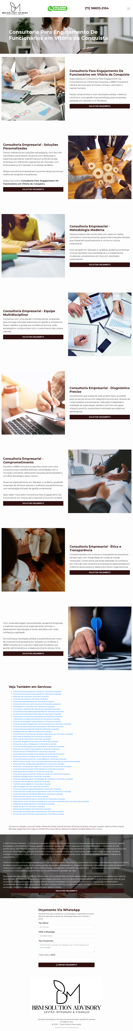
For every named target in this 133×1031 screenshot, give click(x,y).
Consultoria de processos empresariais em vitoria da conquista (38, 769)
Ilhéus (114, 826)
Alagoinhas (21, 829)
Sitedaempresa (72, 1027)
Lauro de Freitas (34, 826)
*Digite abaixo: (46, 955)
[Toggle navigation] (128, 9)
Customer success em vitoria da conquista (30, 699)
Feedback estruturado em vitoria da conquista (32, 732)
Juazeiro (100, 826)
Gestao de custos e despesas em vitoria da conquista (34, 744)
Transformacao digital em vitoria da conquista (32, 784)
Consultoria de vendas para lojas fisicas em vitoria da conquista (38, 764)
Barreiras (12, 829)
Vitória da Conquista (79, 826)
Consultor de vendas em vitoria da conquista (31, 781)
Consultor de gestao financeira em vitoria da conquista (35, 742)
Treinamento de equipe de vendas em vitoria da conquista (37, 692)
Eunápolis (73, 829)
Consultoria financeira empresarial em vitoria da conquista (37, 694)
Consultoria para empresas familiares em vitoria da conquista (38, 794)
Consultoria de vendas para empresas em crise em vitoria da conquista (42, 791)
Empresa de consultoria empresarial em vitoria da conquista (38, 717)
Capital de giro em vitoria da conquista (29, 806)
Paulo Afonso (55, 829)
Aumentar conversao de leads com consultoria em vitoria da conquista (42, 766)
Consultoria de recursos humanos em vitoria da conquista (37, 704)
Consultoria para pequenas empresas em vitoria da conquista (38, 727)
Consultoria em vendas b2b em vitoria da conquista (34, 752)
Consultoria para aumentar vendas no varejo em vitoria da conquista (41, 774)
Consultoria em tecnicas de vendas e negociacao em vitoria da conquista (43, 734)
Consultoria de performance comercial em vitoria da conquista (39, 799)
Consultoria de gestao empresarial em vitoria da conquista (37, 722)
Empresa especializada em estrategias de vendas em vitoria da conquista (43, 779)
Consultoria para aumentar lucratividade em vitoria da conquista (39, 759)
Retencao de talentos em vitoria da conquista (32, 739)
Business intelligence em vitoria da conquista (31, 776)
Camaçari (92, 826)
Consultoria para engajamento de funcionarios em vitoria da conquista (42, 724)
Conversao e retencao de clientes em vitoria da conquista (36, 709)
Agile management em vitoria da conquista (31, 786)
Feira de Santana (64, 826)
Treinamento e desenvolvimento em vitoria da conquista (36, 719)
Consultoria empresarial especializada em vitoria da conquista (38, 712)
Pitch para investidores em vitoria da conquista (32, 737)
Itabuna (108, 826)
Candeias (81, 829)
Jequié (121, 826)
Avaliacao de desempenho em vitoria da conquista (33, 804)
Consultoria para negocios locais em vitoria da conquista (36, 729)
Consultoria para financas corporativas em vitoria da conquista (38, 814)
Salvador (22, 826)
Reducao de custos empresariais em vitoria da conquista (36, 749)
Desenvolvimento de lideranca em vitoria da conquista (35, 757)
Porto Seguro (32, 829)
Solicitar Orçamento (100, 106)
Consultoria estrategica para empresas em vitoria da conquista (38, 747)
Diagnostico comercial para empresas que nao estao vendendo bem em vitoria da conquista (51, 801)
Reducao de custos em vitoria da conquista (31, 697)
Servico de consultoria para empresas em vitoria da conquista (38, 811)
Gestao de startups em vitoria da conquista (30, 796)
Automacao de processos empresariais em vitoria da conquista (38, 754)
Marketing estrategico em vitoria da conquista (32, 809)
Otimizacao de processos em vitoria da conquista (33, 771)
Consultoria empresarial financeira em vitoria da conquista (37, 714)
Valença (65, 829)
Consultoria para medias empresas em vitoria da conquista (37, 789)
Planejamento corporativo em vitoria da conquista (33, 707)
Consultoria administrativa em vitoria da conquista (33, 702)
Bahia (88, 829)
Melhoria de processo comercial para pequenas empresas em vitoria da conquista (46, 762)
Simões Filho (44, 829)
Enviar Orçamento (67, 965)
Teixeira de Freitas (48, 826)
